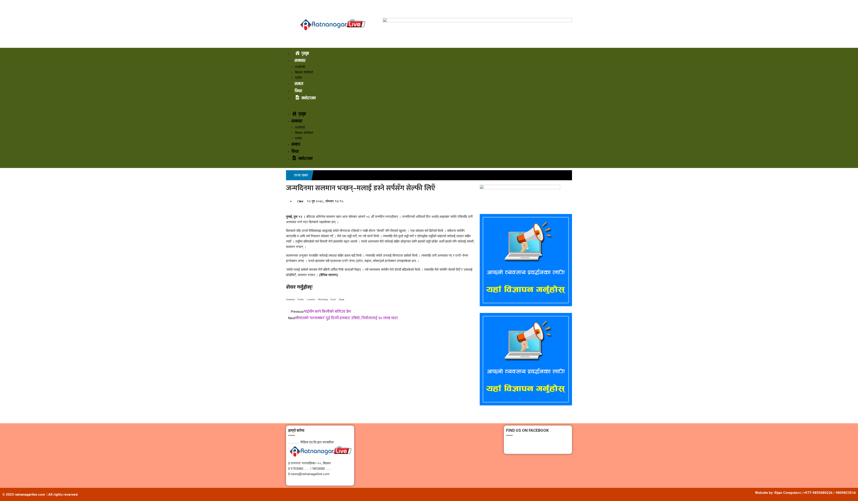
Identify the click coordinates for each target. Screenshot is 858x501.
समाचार (300, 60)
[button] (429, 108)
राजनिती (300, 67)
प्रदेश (298, 78)
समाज (299, 83)
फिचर (298, 91)
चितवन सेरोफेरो (304, 72)
